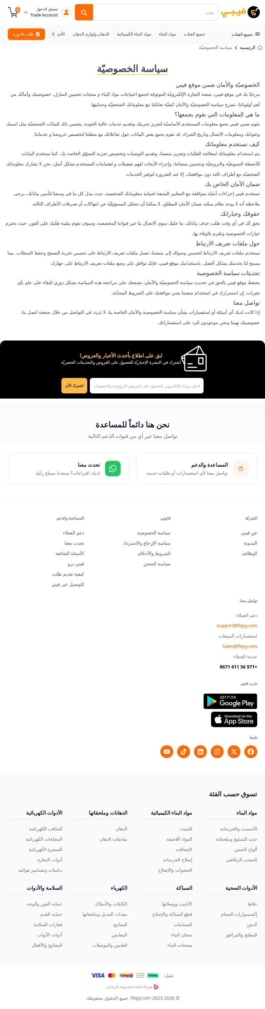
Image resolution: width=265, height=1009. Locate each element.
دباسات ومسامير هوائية (40, 870)
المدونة (250, 543)
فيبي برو (76, 563)
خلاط (252, 904)
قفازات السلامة (47, 924)
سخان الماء (181, 935)
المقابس (119, 935)
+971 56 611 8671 (238, 667)
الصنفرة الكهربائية (45, 849)
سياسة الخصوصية (154, 532)
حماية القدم (51, 914)
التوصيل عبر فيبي (67, 584)
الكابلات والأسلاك (111, 904)
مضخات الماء (179, 945)
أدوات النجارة (49, 859)
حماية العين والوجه (44, 904)
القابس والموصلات (109, 945)
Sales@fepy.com (239, 646)
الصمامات (183, 924)
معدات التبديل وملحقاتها (104, 914)
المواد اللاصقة (179, 839)
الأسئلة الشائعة (70, 553)
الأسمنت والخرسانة (238, 829)
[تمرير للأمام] (53, 34)
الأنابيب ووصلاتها (177, 904)
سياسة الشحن (157, 563)
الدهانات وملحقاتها (108, 812)
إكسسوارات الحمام (239, 914)
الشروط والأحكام (154, 553)
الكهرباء (119, 887)
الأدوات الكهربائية (44, 812)
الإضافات (183, 849)
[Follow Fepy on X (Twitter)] (234, 751)
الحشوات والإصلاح (175, 870)
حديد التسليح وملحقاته (236, 839)
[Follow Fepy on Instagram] (217, 751)
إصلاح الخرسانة (177, 859)
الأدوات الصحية (241, 887)
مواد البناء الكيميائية (171, 812)
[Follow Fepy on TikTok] (183, 751)
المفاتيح (120, 924)
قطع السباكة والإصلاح (172, 914)
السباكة (184, 887)
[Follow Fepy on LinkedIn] (200, 751)
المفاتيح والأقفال (47, 945)
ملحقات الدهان (113, 839)
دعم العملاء (73, 532)
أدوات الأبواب (49, 935)
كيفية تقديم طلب (68, 574)
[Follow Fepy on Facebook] (250, 751)
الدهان (121, 829)
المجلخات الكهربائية (44, 839)
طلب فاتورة (23, 34)
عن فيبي (249, 532)
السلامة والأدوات (44, 887)
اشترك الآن (74, 385)
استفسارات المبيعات (238, 636)
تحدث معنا (74, 543)
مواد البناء (247, 812)
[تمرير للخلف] (213, 34)
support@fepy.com (237, 625)
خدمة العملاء (245, 656)
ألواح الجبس (245, 849)
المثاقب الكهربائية (45, 829)
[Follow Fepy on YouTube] (166, 751)
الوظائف (249, 553)
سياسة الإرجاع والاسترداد (147, 543)
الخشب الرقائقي (241, 859)
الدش (252, 924)
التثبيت (186, 829)
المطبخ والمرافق (241, 935)
